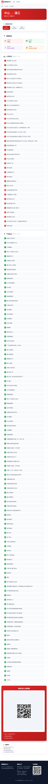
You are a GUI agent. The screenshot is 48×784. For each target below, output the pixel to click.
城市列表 (18, 2)
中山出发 (6, 6)
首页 (14, 2)
